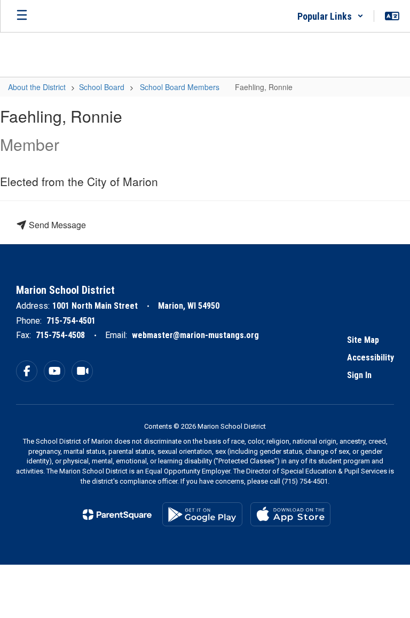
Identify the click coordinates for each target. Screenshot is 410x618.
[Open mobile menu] (22, 16)
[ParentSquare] (117, 515)
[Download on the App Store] (290, 514)
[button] (330, 16)
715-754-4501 (71, 321)
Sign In (359, 375)
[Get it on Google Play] (202, 514)
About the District (37, 87)
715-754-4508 (60, 335)
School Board (101, 87)
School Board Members (179, 87)
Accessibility (370, 357)
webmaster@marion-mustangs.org (195, 335)
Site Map (363, 340)
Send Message (56, 225)
